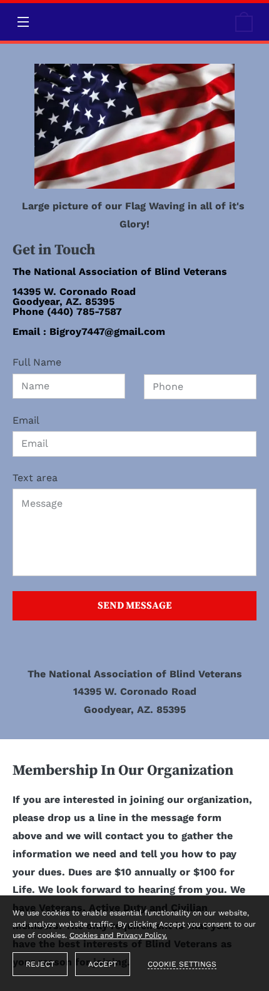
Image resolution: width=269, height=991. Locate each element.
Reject (40, 964)
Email (26, 420)
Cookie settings (182, 964)
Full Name (37, 362)
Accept (102, 964)
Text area (35, 478)
